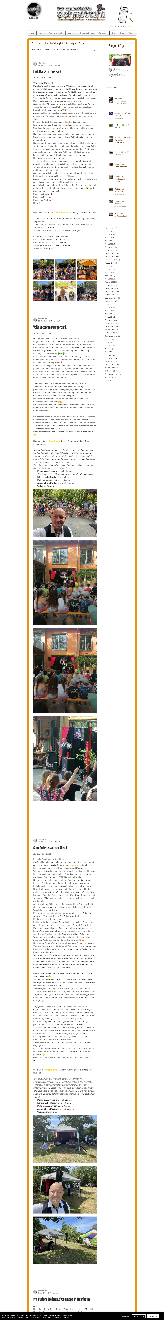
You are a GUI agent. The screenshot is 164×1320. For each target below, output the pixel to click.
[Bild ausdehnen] (43, 269)
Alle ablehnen (139, 1316)
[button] (94, 50)
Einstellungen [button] (125, 1316)
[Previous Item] (112, 60)
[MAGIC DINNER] (33, 9)
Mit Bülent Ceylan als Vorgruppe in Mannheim (61, 1299)
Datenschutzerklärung (61, 1317)
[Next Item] (127, 60)
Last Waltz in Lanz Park (47, 71)
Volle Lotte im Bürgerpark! (50, 327)
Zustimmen (153, 1316)
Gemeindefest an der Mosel (50, 847)
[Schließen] (161, 1316)
